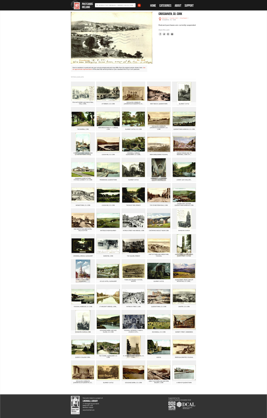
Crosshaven (183, 18)
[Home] (75, 5)
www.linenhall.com (88, 410)
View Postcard (83, 94)
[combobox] (115, 5)
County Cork (174, 18)
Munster (165, 18)
